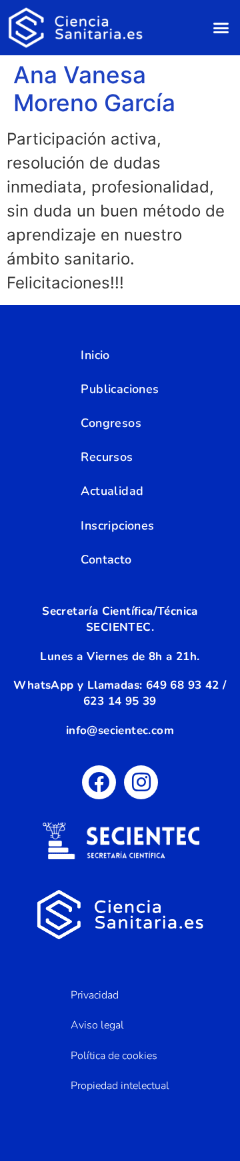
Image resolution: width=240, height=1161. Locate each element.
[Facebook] (99, 782)
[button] (221, 28)
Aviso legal (97, 1025)
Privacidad (95, 995)
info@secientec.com (120, 730)
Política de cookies (114, 1055)
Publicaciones (120, 389)
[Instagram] (141, 782)
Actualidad (112, 491)
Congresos (111, 423)
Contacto (106, 560)
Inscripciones (117, 526)
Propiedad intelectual (120, 1085)
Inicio (95, 355)
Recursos (107, 457)
